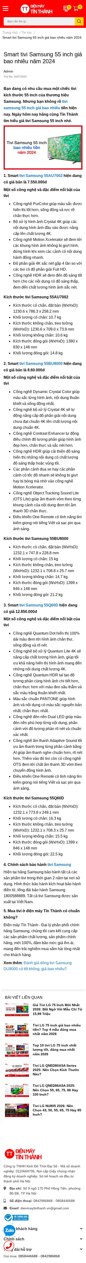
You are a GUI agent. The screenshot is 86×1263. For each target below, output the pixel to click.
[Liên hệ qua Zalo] (10, 1231)
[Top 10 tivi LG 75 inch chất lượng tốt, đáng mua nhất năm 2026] (17, 1049)
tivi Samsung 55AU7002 (41, 176)
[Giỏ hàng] (76, 8)
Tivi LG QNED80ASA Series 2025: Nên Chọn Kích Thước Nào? (56, 1069)
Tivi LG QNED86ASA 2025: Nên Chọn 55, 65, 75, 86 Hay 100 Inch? (55, 1089)
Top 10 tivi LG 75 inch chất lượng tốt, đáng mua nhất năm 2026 (54, 1049)
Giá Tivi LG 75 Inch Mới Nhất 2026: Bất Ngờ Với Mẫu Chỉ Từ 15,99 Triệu (57, 1009)
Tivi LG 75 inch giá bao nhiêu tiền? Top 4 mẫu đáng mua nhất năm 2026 (57, 1029)
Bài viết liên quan (24, 997)
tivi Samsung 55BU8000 (41, 364)
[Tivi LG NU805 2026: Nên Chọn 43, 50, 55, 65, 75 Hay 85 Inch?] (17, 1110)
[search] (79, 21)
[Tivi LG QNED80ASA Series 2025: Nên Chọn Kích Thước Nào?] (17, 1070)
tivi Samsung (59, 865)
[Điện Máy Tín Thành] (36, 8)
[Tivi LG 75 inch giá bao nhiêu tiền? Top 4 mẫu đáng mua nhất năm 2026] (17, 1029)
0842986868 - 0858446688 (54, 1201)
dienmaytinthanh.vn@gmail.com (45, 1208)
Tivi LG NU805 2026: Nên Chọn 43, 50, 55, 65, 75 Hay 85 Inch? (57, 1110)
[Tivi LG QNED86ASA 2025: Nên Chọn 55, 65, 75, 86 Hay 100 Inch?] (17, 1090)
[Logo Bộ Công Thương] (16, 1217)
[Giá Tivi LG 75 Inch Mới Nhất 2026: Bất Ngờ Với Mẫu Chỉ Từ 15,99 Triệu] (17, 1009)
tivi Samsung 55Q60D (38, 605)
